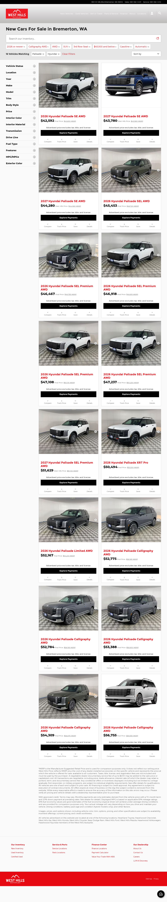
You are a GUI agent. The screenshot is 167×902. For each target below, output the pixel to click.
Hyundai (52, 54)
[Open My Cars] (151, 13)
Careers (136, 857)
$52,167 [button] (58, 555)
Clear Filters (68, 54)
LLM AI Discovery (140, 861)
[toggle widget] (161, 894)
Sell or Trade (96, 13)
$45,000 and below (105, 46)
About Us (137, 848)
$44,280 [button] (61, 205)
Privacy (156, 879)
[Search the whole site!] (159, 13)
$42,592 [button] (58, 120)
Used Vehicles (81, 13)
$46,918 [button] (120, 294)
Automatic (142, 46)
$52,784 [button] (58, 647)
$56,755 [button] (120, 735)
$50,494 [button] (121, 467)
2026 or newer (16, 46)
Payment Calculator (100, 852)
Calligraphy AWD (39, 46)
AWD (56, 46)
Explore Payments (69, 133)
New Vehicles (66, 13)
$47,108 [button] (58, 382)
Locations (141, 13)
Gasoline (126, 46)
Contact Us (138, 852)
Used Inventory (17, 852)
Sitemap (149, 879)
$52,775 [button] (120, 559)
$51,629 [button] (59, 470)
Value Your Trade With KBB (103, 857)
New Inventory (17, 848)
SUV (66, 46)
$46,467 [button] (58, 294)
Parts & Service (111, 13)
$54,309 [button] (58, 735)
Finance (124, 13)
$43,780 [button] (123, 120)
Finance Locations (99, 848)
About (132, 13)
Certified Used (17, 857)
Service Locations (59, 848)
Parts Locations (58, 852)
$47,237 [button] (121, 382)
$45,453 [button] (121, 205)
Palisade (37, 54)
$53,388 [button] (121, 647)
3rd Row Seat (82, 46)
